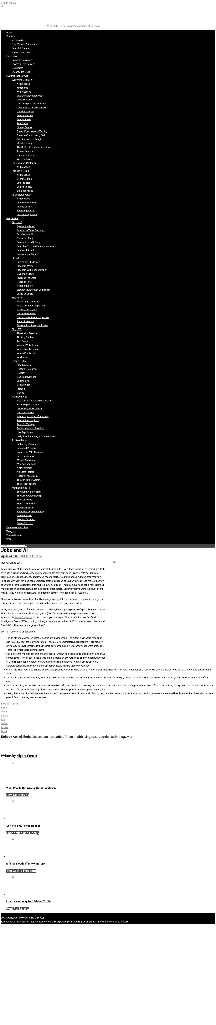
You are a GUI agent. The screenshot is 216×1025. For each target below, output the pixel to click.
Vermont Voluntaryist (27, 345)
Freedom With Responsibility (32, 270)
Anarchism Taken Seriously (31, 230)
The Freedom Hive (26, 483)
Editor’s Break (24, 119)
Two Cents (22, 341)
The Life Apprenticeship (29, 495)
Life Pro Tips (23, 182)
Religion (21, 373)
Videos (20, 392)
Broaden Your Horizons (29, 234)
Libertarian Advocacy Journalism (33, 289)
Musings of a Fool (26, 464)
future (68, 737)
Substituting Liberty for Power (32, 325)
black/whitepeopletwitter (30, 95)
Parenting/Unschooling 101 (31, 135)
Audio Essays (24, 91)
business (34, 737)
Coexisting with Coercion (29, 408)
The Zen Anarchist (26, 503)
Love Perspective (26, 456)
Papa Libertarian (25, 321)
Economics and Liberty (28, 242)
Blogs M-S (17, 297)
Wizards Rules (24, 159)
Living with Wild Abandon (30, 452)
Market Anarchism (26, 460)
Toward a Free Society (23, 64)
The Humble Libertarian (29, 491)
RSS (8, 539)
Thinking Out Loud (26, 337)
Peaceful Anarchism (27, 476)
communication (52, 737)
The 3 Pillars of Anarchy (29, 479)
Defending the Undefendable (31, 103)
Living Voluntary (25, 293)
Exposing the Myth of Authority (32, 416)
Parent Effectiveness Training (32, 131)
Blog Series (12, 218)
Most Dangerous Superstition (32, 305)
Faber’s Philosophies (28, 420)
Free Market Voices (27, 202)
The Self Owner (25, 499)
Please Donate (14, 535)
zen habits (22, 357)
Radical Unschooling (22, 52)
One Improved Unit (26, 313)
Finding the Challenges (28, 262)
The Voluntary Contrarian (24, 163)
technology (118, 737)
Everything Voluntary (22, 60)
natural (96, 737)
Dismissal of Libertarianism (31, 107)
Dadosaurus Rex (25, 412)
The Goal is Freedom (27, 333)
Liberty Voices (24, 206)
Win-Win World (24, 515)
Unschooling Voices (27, 214)
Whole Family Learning (28, 349)
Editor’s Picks (19, 361)
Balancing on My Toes (28, 404)
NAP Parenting (24, 468)
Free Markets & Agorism (24, 44)
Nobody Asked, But (27, 309)
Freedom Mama (25, 266)
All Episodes (23, 83)
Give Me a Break (25, 274)
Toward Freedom (25, 151)
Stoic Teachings (25, 190)
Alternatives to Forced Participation (35, 400)
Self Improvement (26, 377)
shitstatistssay (24, 143)
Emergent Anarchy (26, 250)
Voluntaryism (18, 40)
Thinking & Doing (20, 171)
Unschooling (23, 380)
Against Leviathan (26, 226)
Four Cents (22, 123)
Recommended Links (17, 527)
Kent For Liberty (25, 285)
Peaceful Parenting (21, 48)
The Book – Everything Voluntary (33, 147)
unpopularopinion (25, 155)
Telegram (11, 531)
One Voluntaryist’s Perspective (33, 317)
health (78, 737)
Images (21, 388)
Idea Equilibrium (25, 432)
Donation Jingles (25, 111)
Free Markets (24, 365)
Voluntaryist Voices (22, 194)
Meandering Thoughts (28, 301)
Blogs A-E (17, 222)
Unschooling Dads (21, 72)
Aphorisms (22, 87)
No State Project (25, 472)
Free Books (12, 56)
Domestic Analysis (26, 238)
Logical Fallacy (24, 186)
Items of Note (24, 281)
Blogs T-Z (17, 329)
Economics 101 (25, 115)
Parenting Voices (26, 210)
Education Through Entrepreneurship (35, 246)
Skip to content (8, 3)
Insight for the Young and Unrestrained (36, 436)
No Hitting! (17, 68)
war (129, 737)
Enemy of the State (27, 254)
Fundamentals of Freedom (30, 428)
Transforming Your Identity (30, 511)
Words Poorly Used (27, 353)
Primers (10, 36)
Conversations (24, 99)
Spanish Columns (26, 519)
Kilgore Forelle (31, 556)
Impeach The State (26, 277)
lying (87, 737)
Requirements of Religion (30, 139)
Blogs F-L (17, 258)
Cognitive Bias (24, 178)
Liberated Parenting (27, 448)
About (9, 32)
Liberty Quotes (24, 127)
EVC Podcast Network (17, 76)
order (106, 737)
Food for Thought (26, 424)
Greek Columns (25, 523)
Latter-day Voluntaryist (28, 444)
